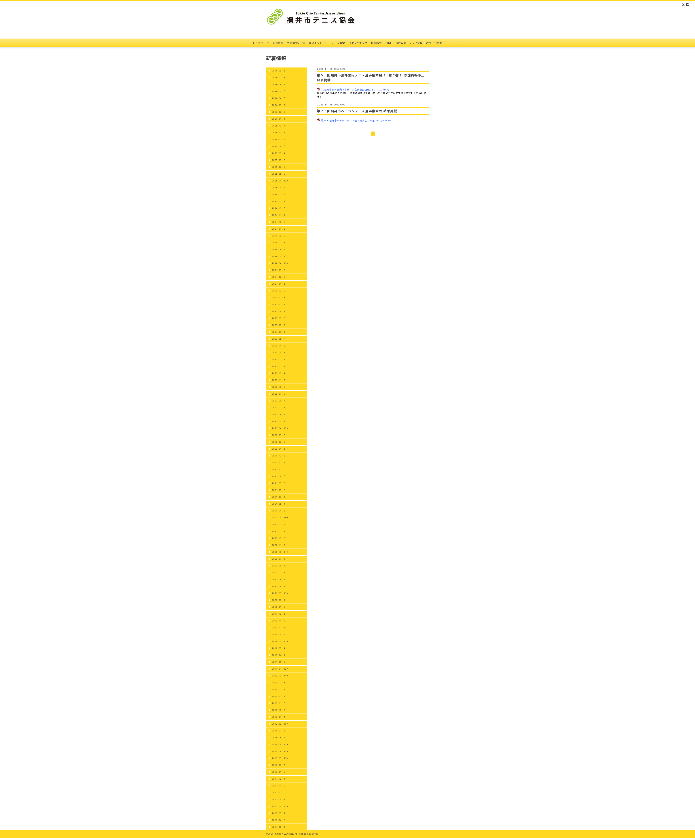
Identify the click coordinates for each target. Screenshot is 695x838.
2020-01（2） (279, 607)
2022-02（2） (279, 442)
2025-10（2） (279, 139)
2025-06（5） (279, 167)
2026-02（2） (279, 112)
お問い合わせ (434, 43)
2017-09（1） (279, 799)
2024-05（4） (279, 256)
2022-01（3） (279, 448)
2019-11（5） (279, 620)
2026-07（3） (279, 77)
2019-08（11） (280, 641)
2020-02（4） (279, 600)
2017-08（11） (280, 806)
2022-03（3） (279, 435)
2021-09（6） (279, 476)
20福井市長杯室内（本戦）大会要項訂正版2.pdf (349, 89)
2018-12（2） (279, 696)
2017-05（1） (279, 827)
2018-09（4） (279, 717)
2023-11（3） (279, 297)
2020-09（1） (279, 558)
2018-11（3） (279, 703)
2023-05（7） (279, 338)
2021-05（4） (279, 503)
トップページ (261, 43)
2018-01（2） (279, 772)
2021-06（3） (279, 497)
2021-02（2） (279, 524)
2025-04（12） (280, 180)
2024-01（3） (279, 283)
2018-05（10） (280, 744)
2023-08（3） (279, 318)
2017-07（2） (279, 813)
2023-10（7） (279, 304)
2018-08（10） (280, 723)
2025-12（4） (279, 125)
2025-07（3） (279, 160)
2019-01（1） (279, 689)
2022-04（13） (280, 428)
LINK (389, 43)
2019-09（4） (279, 634)
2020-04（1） (279, 586)
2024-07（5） (279, 242)
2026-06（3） (279, 84)
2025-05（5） (279, 173)
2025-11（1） (279, 132)
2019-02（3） (279, 682)
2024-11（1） (279, 215)
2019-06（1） (279, 655)
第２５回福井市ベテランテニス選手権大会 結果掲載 (357, 111)
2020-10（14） (280, 552)
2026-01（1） (279, 118)
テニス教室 (338, 43)
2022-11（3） (279, 380)
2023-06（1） (279, 332)
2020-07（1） (279, 572)
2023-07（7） (279, 325)
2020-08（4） (279, 565)
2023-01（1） (279, 366)
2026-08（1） (279, 70)
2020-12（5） (279, 538)
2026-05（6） (279, 91)
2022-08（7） (279, 400)
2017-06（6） (279, 820)
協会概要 (376, 43)
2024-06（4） (279, 249)
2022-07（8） (279, 407)
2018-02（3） (279, 765)
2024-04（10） (280, 263)
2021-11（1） (279, 462)
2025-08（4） (279, 153)
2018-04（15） (280, 751)
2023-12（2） (279, 290)
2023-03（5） (279, 352)
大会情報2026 (296, 43)
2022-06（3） (279, 414)
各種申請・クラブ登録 (409, 43)
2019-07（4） (279, 648)
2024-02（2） (279, 277)
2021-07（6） (279, 490)
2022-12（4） (279, 373)
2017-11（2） (279, 785)
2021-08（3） (279, 483)
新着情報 (278, 43)
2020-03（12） (280, 593)
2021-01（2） (279, 531)
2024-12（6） (279, 208)
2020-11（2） (279, 545)
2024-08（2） (279, 235)
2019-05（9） (279, 662)
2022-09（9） (279, 393)
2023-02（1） (279, 359)
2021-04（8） (279, 510)
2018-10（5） (279, 710)
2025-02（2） (279, 194)
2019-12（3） (279, 613)
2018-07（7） (279, 730)
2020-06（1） (279, 579)
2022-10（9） (279, 387)
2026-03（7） (279, 105)
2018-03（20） (280, 758)
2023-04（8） (279, 345)
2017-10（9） (279, 792)
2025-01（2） (279, 201)
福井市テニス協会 (283, 833)
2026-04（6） (279, 98)
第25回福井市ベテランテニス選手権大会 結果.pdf (350, 120)
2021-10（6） (279, 469)
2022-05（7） (279, 421)
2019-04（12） (280, 668)
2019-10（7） (279, 627)
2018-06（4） (279, 737)
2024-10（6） (279, 222)
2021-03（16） (280, 517)
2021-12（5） (279, 455)
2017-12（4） (279, 778)
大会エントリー (318, 43)
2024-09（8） (279, 228)
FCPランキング (358, 43)
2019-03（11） (280, 675)
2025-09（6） (279, 146)
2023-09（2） (279, 311)
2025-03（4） (279, 187)
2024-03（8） (279, 270)
